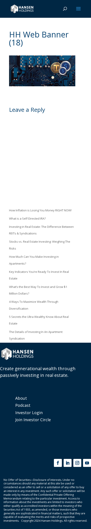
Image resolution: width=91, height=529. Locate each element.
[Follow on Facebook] (58, 463)
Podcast (22, 405)
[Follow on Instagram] (77, 463)
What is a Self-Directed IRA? (27, 218)
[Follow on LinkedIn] (68, 463)
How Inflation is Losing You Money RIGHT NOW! (40, 210)
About (21, 398)
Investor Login (29, 412)
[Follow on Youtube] (87, 463)
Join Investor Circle (33, 419)
